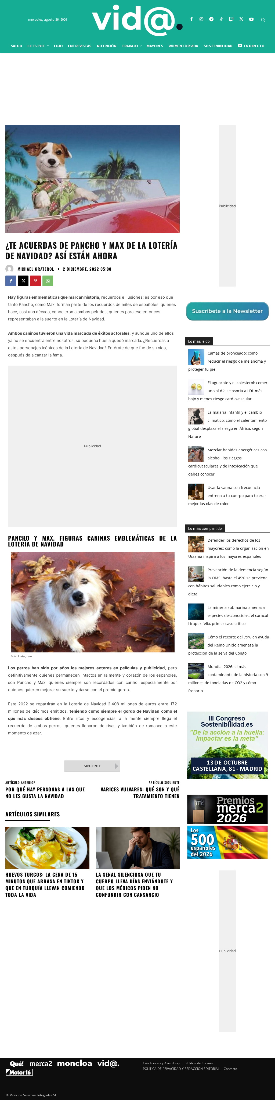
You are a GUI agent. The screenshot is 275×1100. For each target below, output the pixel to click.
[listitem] (137, 537)
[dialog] (137, 550)
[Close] (230, 464)
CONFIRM (100, 628)
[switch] (204, 548)
